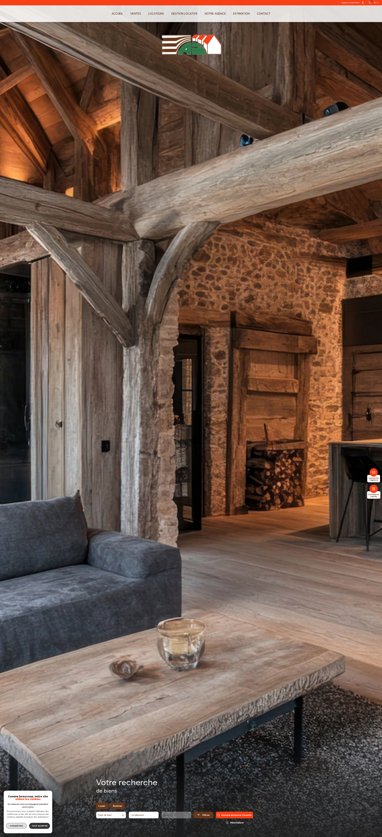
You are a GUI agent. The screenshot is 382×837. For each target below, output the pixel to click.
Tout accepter (39, 825)
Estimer (117, 805)
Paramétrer (16, 825)
